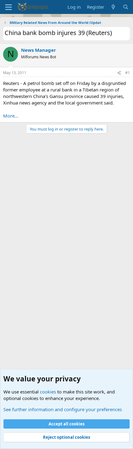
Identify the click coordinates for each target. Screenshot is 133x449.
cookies (48, 392)
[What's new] (113, 7)
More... (10, 116)
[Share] (119, 73)
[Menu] (8, 7)
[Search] (126, 7)
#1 (127, 72)
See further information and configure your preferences (62, 409)
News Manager (38, 50)
